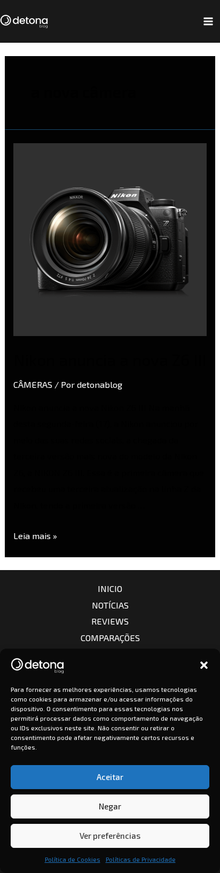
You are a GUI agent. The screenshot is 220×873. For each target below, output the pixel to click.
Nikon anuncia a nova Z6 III (109, 359)
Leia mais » (35, 536)
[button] (204, 665)
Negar (110, 806)
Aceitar (110, 777)
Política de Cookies (72, 859)
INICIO (110, 588)
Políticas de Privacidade (141, 859)
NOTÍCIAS (110, 605)
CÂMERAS (32, 384)
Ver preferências (110, 835)
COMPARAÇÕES (110, 638)
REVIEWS (110, 621)
